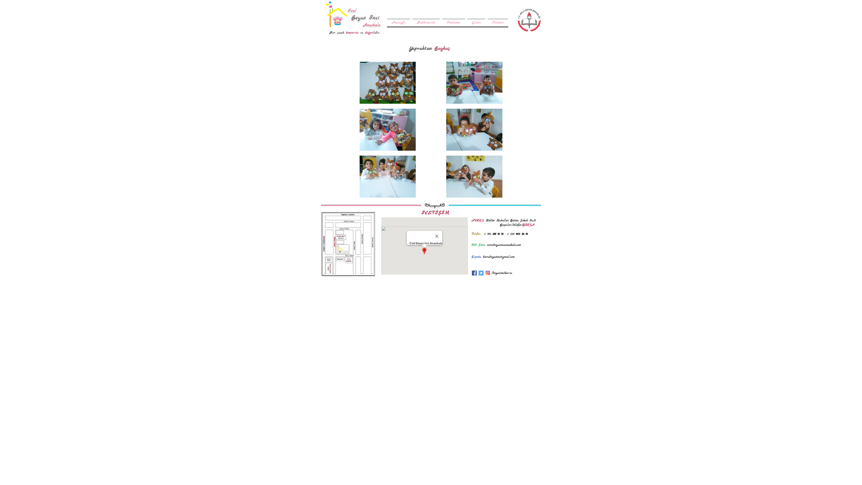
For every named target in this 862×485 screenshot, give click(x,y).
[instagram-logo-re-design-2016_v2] (487, 273)
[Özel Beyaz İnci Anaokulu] (474, 273)
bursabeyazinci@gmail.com (499, 257)
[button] (453, 20)
